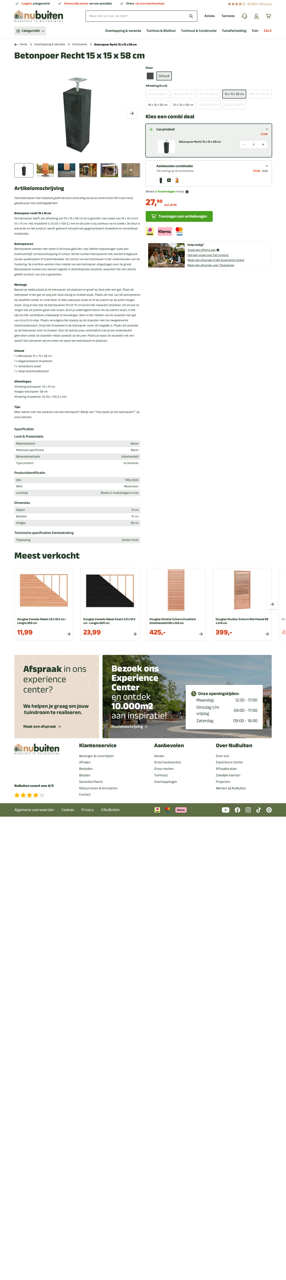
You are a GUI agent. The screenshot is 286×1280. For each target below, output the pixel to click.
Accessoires (79, 44)
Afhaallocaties (226, 768)
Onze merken (164, 768)
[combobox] (141, 16)
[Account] (256, 16)
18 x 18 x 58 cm (157, 105)
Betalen (84, 775)
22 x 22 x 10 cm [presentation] (208, 105)
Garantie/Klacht (91, 781)
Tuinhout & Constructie (199, 31)
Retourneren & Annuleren (98, 788)
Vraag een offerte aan (201, 250)
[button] (208, 144)
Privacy (87, 810)
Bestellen (86, 768)
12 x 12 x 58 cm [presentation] (157, 94)
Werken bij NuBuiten (231, 788)
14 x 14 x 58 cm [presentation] (208, 94)
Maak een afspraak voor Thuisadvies (210, 265)
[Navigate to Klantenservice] (244, 16)
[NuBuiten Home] (38, 16)
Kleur (149, 68)
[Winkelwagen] (269, 16)
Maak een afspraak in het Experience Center (215, 260)
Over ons (222, 756)
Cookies (67, 810)
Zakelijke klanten (228, 775)
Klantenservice (98, 745)
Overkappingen (165, 781)
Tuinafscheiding (234, 31)
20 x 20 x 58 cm (183, 105)
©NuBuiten (110, 810)
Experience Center (229, 762)
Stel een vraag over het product (208, 255)
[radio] (151, 129)
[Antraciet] (150, 75)
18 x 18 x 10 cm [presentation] (259, 94)
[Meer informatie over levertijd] (187, 191)
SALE (268, 31)
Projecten (223, 781)
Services (228, 16)
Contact (85, 794)
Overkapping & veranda (123, 31)
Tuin (255, 31)
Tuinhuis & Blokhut (161, 31)
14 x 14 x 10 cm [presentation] (183, 94)
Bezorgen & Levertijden (96, 756)
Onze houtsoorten (167, 762)
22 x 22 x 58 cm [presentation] (234, 105)
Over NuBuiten (234, 745)
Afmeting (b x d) (156, 86)
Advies (209, 16)
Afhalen (85, 762)
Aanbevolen (169, 745)
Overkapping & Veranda (49, 44)
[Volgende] (132, 113)
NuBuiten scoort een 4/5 (34, 786)
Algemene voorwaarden (34, 810)
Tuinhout (161, 775)
